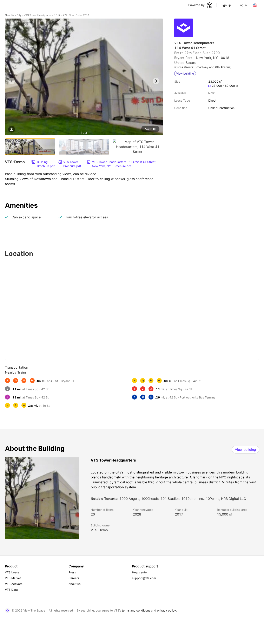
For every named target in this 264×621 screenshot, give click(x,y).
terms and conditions (136, 610)
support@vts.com (144, 578)
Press (72, 572)
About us (74, 584)
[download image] (11, 129)
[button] (84, 78)
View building (245, 450)
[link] (43, 164)
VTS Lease (12, 572)
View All (150, 129)
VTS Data (11, 589)
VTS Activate (13, 584)
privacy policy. (167, 610)
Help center (140, 572)
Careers (73, 578)
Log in (242, 5)
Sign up (226, 5)
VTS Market (13, 578)
